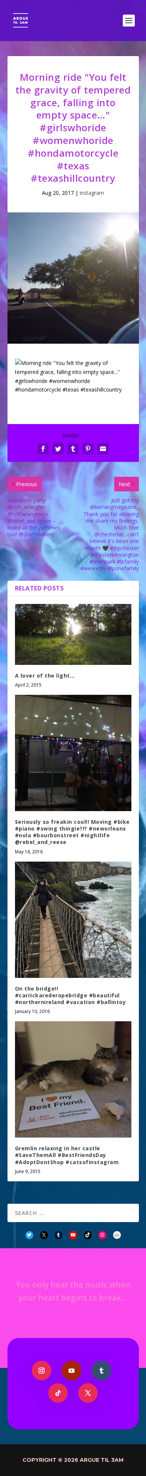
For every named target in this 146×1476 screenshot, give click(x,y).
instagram (92, 192)
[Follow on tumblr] (101, 1370)
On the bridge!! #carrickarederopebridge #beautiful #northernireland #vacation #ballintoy (70, 995)
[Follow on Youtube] (71, 1370)
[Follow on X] (88, 1393)
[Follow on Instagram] (41, 1370)
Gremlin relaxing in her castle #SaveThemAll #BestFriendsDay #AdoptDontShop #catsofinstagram (67, 1155)
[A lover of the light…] (73, 634)
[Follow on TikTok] (58, 1393)
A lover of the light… (45, 675)
